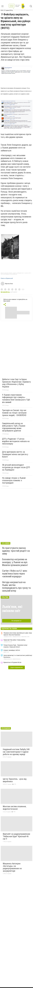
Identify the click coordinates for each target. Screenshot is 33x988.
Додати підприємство (16, 667)
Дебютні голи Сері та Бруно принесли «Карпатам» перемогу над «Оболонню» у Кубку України (16, 383)
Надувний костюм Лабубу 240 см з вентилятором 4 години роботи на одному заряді (16, 751)
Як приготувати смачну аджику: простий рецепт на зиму (16, 551)
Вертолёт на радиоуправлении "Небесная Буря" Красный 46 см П (16, 836)
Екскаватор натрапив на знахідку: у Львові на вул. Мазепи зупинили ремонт (15, 562)
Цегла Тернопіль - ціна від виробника (14, 780)
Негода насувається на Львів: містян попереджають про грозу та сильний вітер (16, 586)
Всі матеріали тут (16, 621)
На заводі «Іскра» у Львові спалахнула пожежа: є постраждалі (14, 480)
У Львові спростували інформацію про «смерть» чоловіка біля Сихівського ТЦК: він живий (16, 398)
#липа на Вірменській (7, 278)
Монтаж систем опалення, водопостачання (14, 807)
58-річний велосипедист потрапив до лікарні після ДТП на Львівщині (16, 467)
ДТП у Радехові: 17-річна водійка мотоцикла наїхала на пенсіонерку (15, 441)
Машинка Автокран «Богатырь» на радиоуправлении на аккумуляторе (12, 867)
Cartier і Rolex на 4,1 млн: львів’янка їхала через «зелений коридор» (14, 573)
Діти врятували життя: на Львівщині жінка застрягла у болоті (15, 454)
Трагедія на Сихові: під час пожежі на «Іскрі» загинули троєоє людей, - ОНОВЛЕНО (14, 412)
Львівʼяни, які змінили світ (12, 609)
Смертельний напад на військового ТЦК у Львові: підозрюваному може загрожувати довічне (14, 427)
